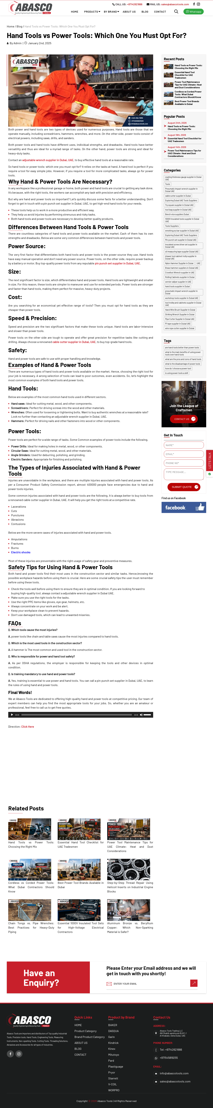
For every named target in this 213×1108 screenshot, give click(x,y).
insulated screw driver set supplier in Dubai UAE (181, 245)
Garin (111, 1037)
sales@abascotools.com (175, 4)
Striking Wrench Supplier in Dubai (179, 314)
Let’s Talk (209, 460)
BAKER (112, 1025)
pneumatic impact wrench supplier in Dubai (181, 292)
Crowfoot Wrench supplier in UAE (179, 272)
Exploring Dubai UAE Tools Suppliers (181, 200)
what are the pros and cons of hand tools (183, 359)
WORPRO (113, 1090)
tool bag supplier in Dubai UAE (178, 209)
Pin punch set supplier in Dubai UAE (180, 240)
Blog (19, 26)
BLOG (145, 11)
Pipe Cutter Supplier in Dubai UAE (179, 319)
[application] (80, 715)
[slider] (148, 714)
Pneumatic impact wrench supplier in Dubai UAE (181, 190)
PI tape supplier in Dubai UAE (178, 323)
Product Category (85, 1031)
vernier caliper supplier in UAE (178, 282)
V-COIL (112, 1084)
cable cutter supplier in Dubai (178, 196)
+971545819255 (169, 1057)
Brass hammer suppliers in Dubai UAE (181, 268)
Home (10, 26)
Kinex (111, 1048)
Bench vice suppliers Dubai (177, 214)
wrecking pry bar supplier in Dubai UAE (182, 230)
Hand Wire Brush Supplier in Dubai (180, 310)
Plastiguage (115, 1066)
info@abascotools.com (174, 1073)
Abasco (101, 1101)
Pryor (111, 1072)
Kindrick (113, 1042)
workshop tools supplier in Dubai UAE (181, 298)
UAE (198, 263)
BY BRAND (110, 11)
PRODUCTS (91, 11)
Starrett (113, 1078)
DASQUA (113, 1031)
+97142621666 (134, 4)
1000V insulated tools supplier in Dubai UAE (182, 220)
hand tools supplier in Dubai (177, 286)
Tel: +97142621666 (171, 1049)
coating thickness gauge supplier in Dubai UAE (183, 178)
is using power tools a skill (176, 373)
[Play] (12, 714)
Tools (167, 184)
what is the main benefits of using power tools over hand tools (183, 353)
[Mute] (141, 714)
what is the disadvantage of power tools (182, 364)
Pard (111, 1060)
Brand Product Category (89, 1037)
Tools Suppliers (172, 226)
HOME (74, 11)
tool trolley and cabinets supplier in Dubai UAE (183, 303)
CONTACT (160, 11)
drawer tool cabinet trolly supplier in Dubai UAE (180, 257)
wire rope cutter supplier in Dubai (179, 328)
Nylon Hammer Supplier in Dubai (179, 263)
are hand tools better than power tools (182, 347)
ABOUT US (129, 11)
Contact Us (181, 419)
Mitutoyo (113, 1054)
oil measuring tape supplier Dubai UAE (182, 251)
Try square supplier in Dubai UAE (179, 205)
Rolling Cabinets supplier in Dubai (179, 277)
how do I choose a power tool (178, 368)
